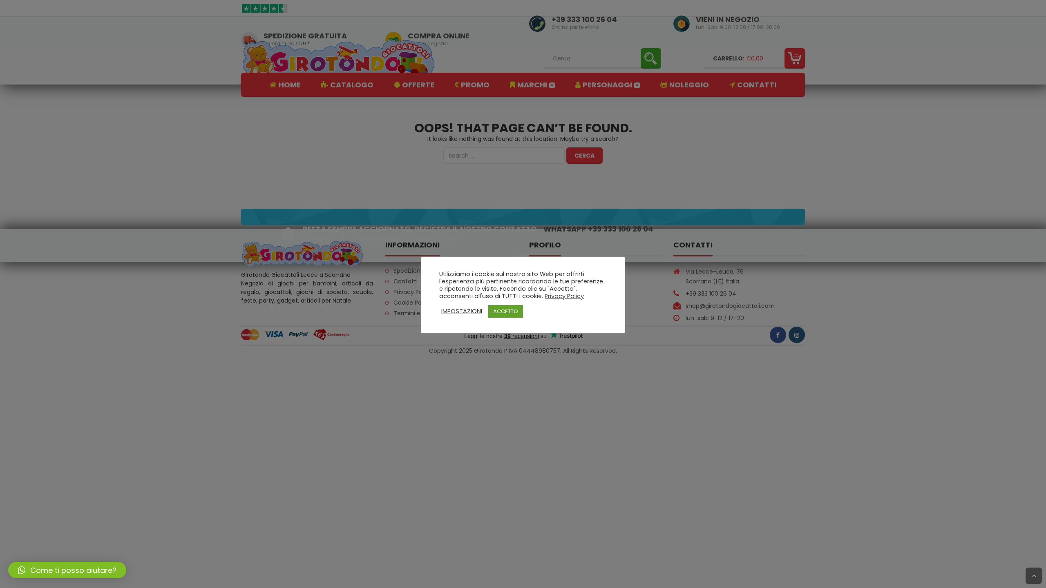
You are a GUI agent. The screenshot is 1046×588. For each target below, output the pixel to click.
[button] (67, 570)
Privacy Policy (564, 296)
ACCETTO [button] (505, 311)
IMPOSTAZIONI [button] (461, 311)
